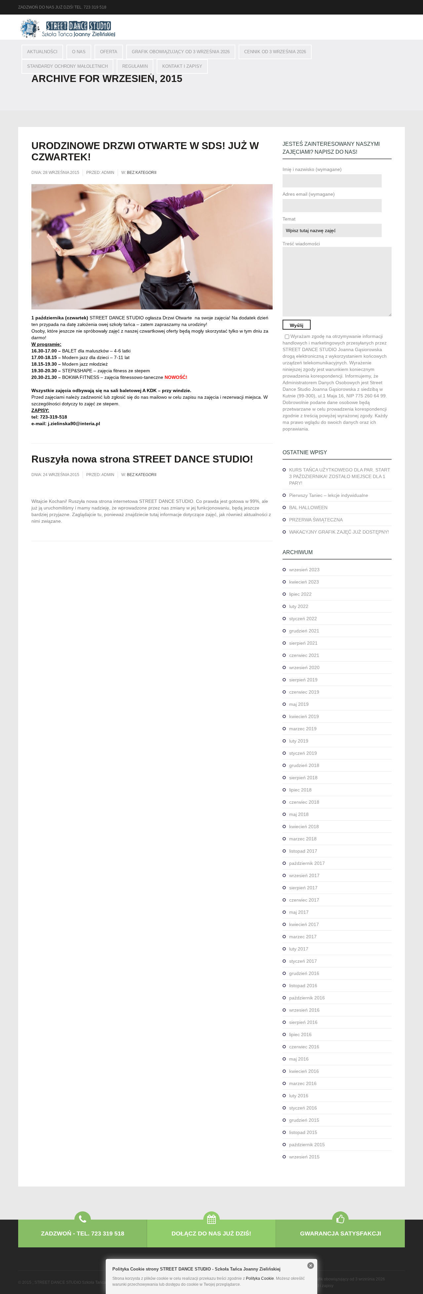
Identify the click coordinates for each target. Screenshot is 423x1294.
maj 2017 (299, 912)
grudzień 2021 (304, 630)
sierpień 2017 (303, 887)
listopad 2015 (303, 1132)
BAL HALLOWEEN (308, 507)
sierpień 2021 (303, 643)
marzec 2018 (303, 838)
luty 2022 (298, 606)
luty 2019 (298, 741)
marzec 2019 (303, 728)
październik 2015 (307, 1144)
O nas (79, 51)
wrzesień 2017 (304, 875)
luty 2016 (298, 1095)
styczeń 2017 (303, 961)
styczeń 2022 (303, 618)
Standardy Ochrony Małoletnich (67, 66)
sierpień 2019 (303, 679)
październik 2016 (307, 997)
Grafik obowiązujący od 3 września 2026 (181, 51)
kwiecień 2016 (304, 1071)
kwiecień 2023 (304, 582)
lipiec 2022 (300, 594)
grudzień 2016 (304, 973)
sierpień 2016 (303, 1022)
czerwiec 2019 (304, 692)
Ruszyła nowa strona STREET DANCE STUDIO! (142, 459)
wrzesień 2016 (304, 1010)
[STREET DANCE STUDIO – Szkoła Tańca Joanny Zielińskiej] (67, 29)
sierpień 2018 (303, 777)
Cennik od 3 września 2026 (275, 51)
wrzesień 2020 (304, 667)
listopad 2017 (303, 851)
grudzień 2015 (304, 1120)
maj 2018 (299, 814)
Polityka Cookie (260, 1278)
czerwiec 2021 (304, 655)
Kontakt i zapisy (182, 66)
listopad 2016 (303, 985)
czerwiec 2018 (304, 802)
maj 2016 (299, 1059)
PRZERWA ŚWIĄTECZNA (316, 519)
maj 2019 (299, 704)
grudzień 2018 (304, 765)
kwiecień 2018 (304, 826)
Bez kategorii (141, 172)
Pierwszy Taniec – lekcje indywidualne (328, 495)
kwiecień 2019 (304, 716)
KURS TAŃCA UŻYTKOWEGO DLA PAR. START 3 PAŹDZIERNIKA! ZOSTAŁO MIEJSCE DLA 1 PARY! (339, 476)
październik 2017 (307, 863)
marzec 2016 (303, 1083)
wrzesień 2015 (304, 1156)
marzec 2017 (303, 936)
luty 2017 (298, 948)
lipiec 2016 (300, 1034)
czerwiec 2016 (304, 1046)
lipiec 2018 (300, 789)
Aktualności (42, 51)
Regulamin (135, 66)
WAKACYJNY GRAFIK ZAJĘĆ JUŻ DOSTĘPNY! (339, 532)
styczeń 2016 (303, 1108)
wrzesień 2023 (304, 569)
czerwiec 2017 (304, 900)
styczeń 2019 (303, 753)
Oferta (108, 51)
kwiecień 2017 (304, 924)
